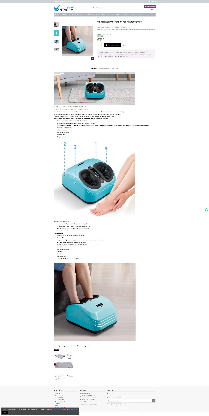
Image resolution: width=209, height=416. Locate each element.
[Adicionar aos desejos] (123, 45)
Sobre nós (57, 403)
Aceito (5, 412)
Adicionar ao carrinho (113, 45)
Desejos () (152, 1)
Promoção (57, 393)
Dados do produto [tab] (104, 68)
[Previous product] (154, 18)
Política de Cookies (59, 399)
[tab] (115, 69)
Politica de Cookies (73, 409)
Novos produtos (59, 395)
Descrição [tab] (94, 68)
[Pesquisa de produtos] (123, 8)
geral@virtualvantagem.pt (88, 401)
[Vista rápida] (65, 373)
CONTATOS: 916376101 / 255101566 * (63, 1)
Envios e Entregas (59, 397)
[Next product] (155, 18)
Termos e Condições (60, 401)
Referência (99, 34)
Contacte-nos (58, 405)
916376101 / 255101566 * (88, 399)
